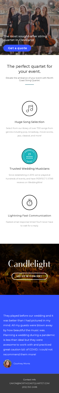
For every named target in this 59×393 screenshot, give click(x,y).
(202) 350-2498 (29, 387)
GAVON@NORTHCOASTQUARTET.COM (29, 383)
